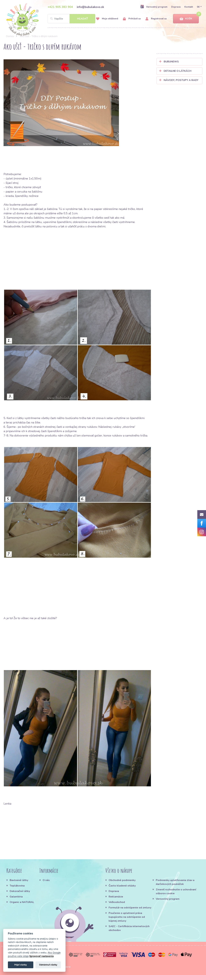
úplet (10, 178)
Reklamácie (116, 896)
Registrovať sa (158, 18)
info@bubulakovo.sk (90, 7)
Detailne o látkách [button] (177, 71)
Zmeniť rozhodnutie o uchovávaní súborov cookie (176, 891)
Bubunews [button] (171, 61)
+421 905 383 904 (60, 7)
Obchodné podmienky (122, 880)
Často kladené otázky (122, 885)
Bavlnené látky (19, 880)
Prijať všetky (20, 964)
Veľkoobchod (117, 902)
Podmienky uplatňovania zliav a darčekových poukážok (175, 882)
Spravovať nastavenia (41, 956)
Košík (188, 18)
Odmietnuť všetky (48, 964)
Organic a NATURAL (22, 902)
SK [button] (198, 6)
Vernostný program (156, 6)
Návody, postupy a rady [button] (180, 80)
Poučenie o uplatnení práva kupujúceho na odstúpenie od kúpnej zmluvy (127, 917)
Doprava (176, 6)
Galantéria (16, 896)
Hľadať (82, 18)
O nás (46, 880)
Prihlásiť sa (134, 18)
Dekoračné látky (20, 891)
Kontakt (188, 6)
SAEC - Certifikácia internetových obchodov (129, 928)
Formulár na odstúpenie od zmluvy (130, 907)
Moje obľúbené (109, 18)
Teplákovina (17, 885)
